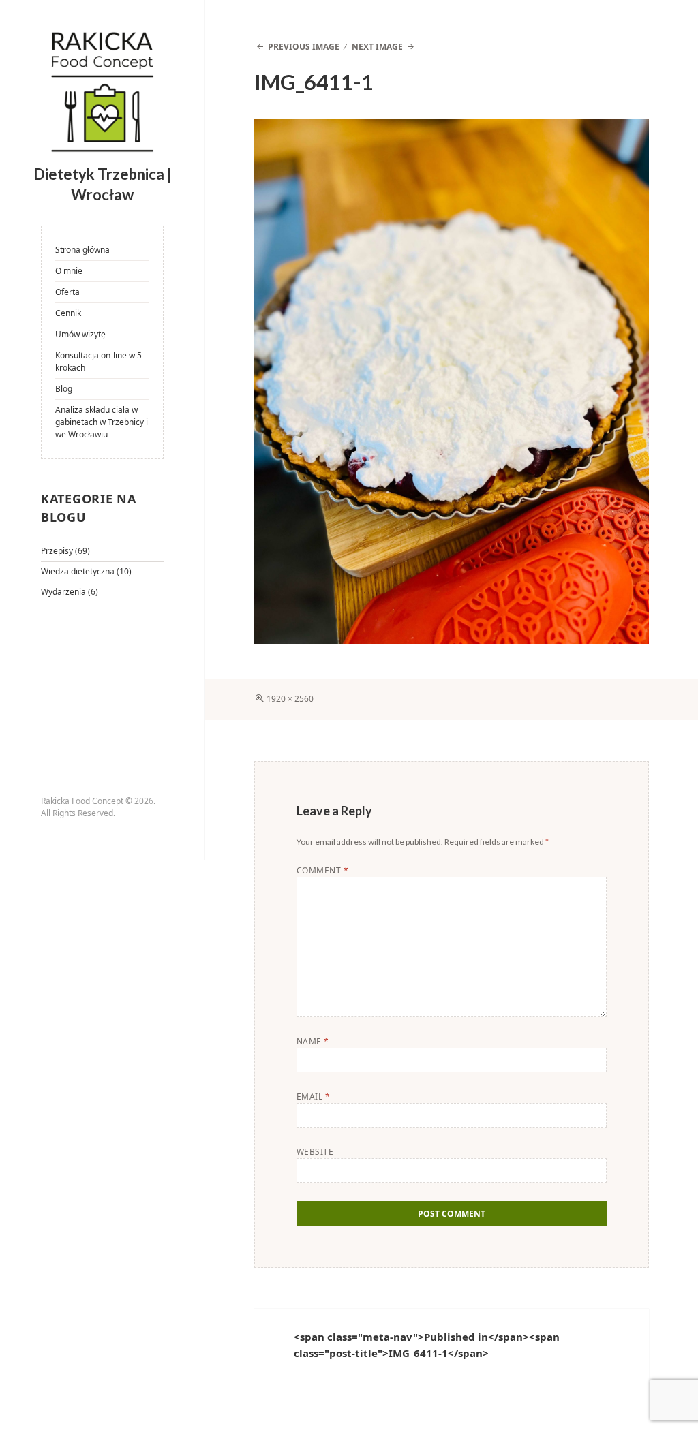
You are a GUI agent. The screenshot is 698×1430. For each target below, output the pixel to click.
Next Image (377, 46)
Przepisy (57, 551)
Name (313, 1041)
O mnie (68, 271)
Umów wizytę (80, 334)
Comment (322, 870)
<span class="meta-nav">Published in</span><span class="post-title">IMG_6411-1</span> (427, 1345)
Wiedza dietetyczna (78, 571)
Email (313, 1096)
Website (315, 1151)
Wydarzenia (63, 591)
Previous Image (303, 46)
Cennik (68, 313)
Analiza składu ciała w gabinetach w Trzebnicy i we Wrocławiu (101, 422)
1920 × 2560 (290, 698)
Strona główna (82, 249)
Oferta (67, 292)
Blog (63, 388)
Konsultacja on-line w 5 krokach (98, 361)
